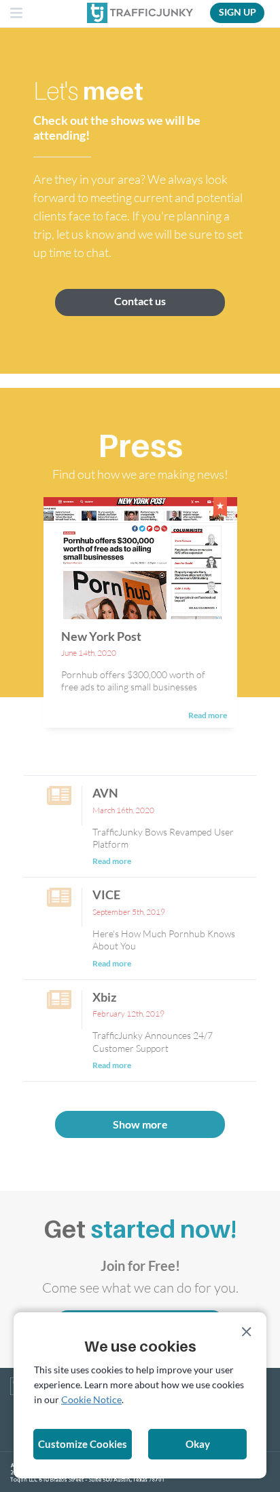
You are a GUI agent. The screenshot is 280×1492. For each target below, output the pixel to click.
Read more (207, 715)
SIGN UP (237, 12)
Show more (140, 1124)
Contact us (140, 300)
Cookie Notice (91, 1399)
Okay (198, 1444)
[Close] (246, 1331)
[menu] (17, 14)
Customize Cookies (82, 1444)
